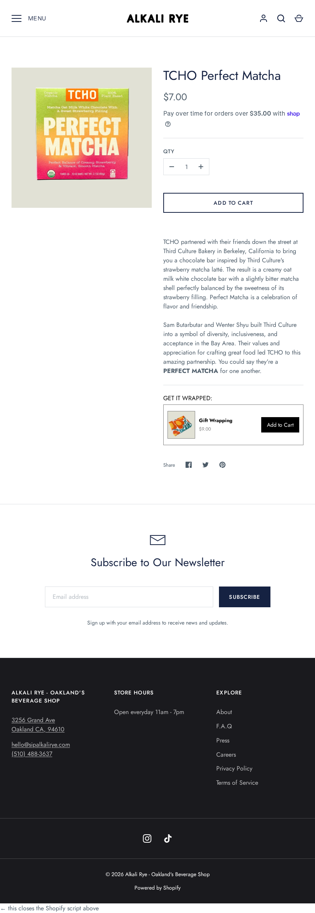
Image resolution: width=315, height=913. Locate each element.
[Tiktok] (167, 838)
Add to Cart (233, 203)
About (224, 712)
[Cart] (298, 18)
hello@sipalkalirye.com (41, 744)
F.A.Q (224, 726)
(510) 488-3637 (32, 753)
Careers (226, 754)
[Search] (281, 18)
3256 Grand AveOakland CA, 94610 (38, 725)
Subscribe (244, 597)
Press (222, 740)
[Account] (263, 18)
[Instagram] (147, 838)
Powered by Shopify (157, 887)
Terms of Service (237, 782)
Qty (168, 151)
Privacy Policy (234, 768)
